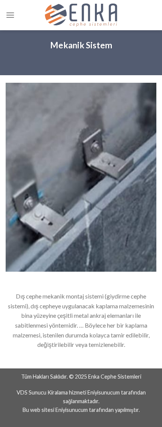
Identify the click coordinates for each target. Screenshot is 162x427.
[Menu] (10, 15)
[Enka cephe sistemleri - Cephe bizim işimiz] (81, 15)
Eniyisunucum (103, 392)
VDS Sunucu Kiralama (42, 392)
